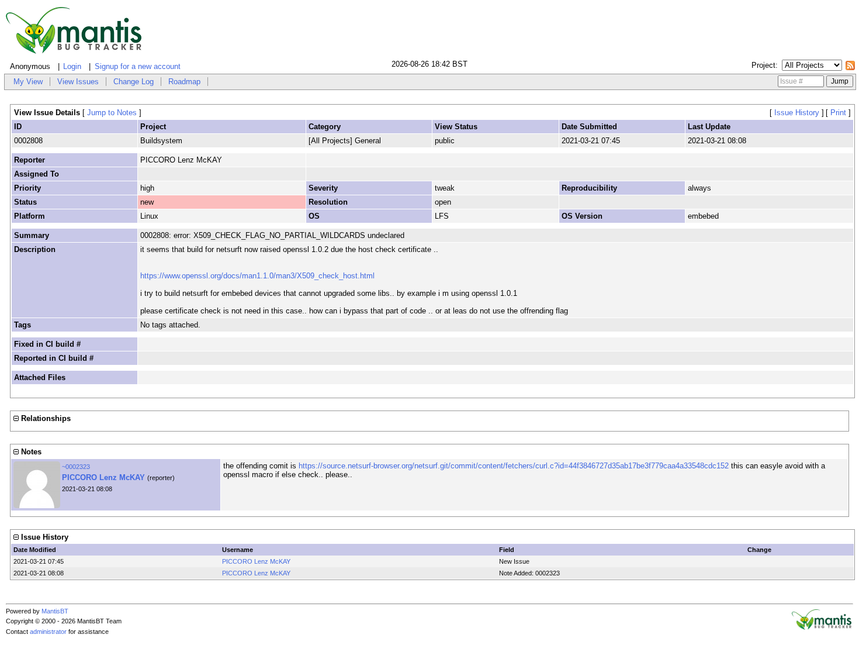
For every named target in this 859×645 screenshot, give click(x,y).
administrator (48, 631)
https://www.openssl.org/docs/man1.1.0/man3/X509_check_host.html (257, 275)
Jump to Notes (112, 112)
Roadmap (184, 81)
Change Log (133, 81)
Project (763, 65)
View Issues (78, 81)
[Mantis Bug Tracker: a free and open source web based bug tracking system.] (821, 627)
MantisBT (54, 611)
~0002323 (76, 466)
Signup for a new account (138, 66)
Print (838, 112)
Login (72, 66)
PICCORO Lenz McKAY (103, 477)
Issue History (796, 112)
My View (28, 81)
